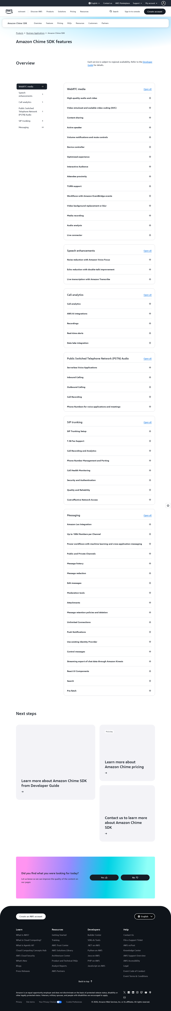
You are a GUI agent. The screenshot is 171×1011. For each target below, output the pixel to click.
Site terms (30, 1002)
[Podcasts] (150, 992)
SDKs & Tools (94, 940)
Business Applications (35, 33)
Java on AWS (94, 955)
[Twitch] (142, 992)
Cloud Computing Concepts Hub (31, 950)
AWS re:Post (129, 945)
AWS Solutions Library (62, 950)
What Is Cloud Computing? (28, 940)
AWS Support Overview (134, 955)
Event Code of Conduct (134, 971)
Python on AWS (95, 950)
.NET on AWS (94, 945)
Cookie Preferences (74, 1002)
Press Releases (23, 971)
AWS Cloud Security (25, 955)
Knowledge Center (132, 950)
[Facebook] (129, 992)
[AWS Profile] (163, 3)
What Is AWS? (22, 935)
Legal (126, 965)
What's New (21, 960)
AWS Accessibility (131, 960)
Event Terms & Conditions (135, 976)
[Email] (124, 997)
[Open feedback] (168, 505)
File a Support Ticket (133, 940)
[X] (124, 992)
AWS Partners (58, 971)
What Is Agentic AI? (25, 945)
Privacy (19, 1002)
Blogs (18, 965)
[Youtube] (146, 992)
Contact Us (128, 935)
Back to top (84, 981)
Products (19, 33)
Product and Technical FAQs (65, 960)
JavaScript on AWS (96, 965)
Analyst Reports (59, 965)
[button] (36, 11)
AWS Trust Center (60, 945)
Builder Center (94, 935)
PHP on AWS (94, 960)
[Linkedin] (133, 992)
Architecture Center (61, 955)
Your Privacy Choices (47, 1002)
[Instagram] (137, 992)
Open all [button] (148, 89)
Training (55, 940)
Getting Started (59, 935)
